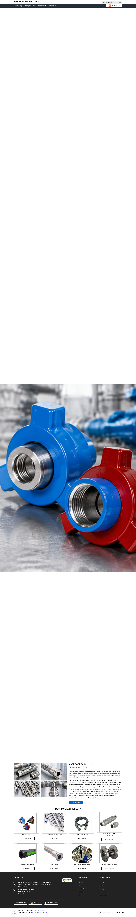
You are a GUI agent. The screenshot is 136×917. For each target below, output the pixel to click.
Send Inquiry (27, 838)
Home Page (19, 6)
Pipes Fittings (102, 895)
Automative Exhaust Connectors (109, 834)
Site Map (81, 895)
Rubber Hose (102, 883)
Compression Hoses (82, 834)
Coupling (101, 889)
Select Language (119, 912)
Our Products (42, 6)
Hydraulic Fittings (103, 892)
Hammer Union (26, 834)
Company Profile (30, 6)
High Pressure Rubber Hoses (81, 865)
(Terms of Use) (40, 910)
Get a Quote (115, 5)
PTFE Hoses (54, 865)
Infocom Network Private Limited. (40, 912)
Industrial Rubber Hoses (26, 865)
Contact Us (52, 6)
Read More (76, 802)
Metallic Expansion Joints (109, 865)
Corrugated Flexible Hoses (54, 834)
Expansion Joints (103, 886)
